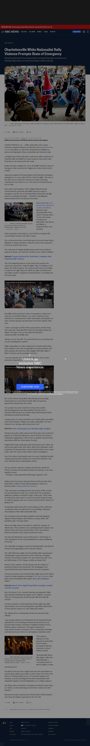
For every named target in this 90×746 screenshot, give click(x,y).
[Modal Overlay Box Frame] (45, 373)
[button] (77, 353)
